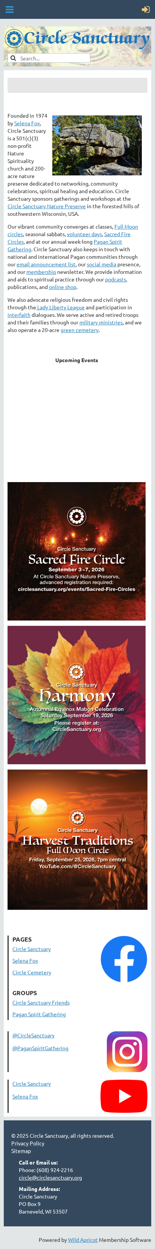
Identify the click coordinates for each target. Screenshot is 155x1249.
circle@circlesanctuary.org (50, 1177)
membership (41, 271)
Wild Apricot (83, 1239)
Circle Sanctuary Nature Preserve (47, 206)
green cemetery (80, 329)
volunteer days (84, 233)
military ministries (101, 322)
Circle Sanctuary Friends (41, 1002)
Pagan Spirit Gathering (39, 1014)
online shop (62, 286)
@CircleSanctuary (33, 1035)
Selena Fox (27, 123)
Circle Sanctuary (31, 948)
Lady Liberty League (60, 307)
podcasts (115, 279)
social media (101, 264)
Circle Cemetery (31, 972)
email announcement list (46, 264)
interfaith (19, 314)
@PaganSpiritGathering (40, 1048)
